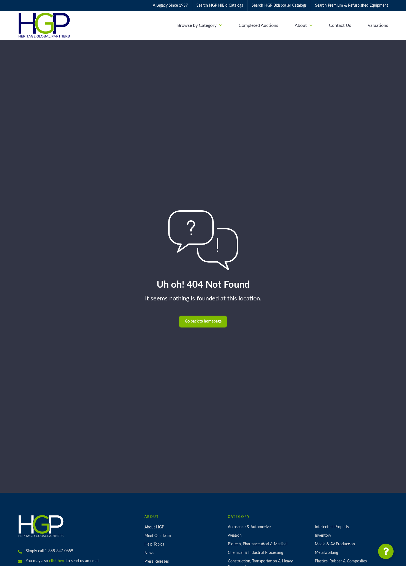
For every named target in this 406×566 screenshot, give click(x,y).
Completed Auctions (258, 25)
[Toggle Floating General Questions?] (386, 551)
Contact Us (340, 25)
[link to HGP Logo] (41, 526)
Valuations (378, 25)
